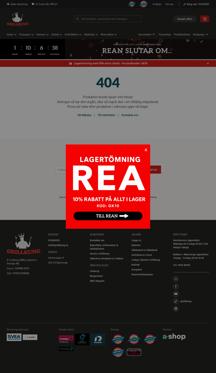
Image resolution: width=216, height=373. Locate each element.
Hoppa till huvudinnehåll (106, 4)
